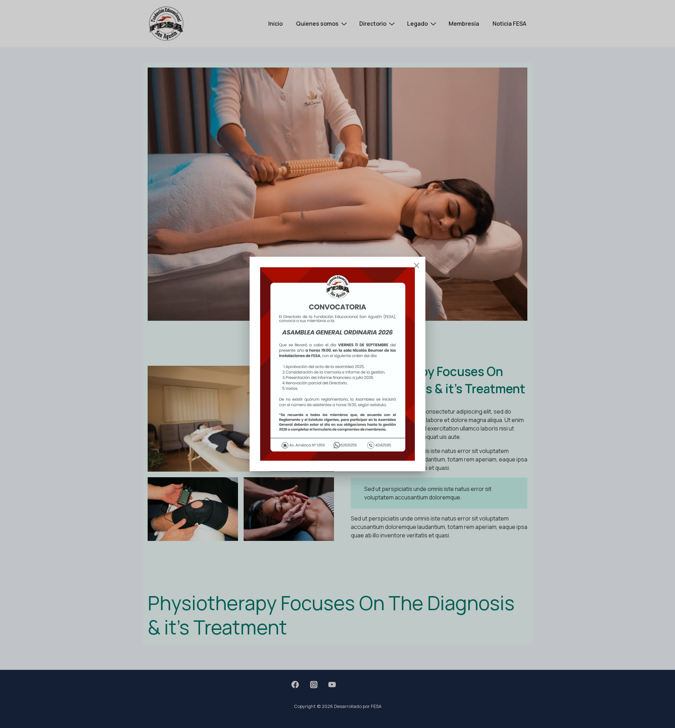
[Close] (416, 265)
